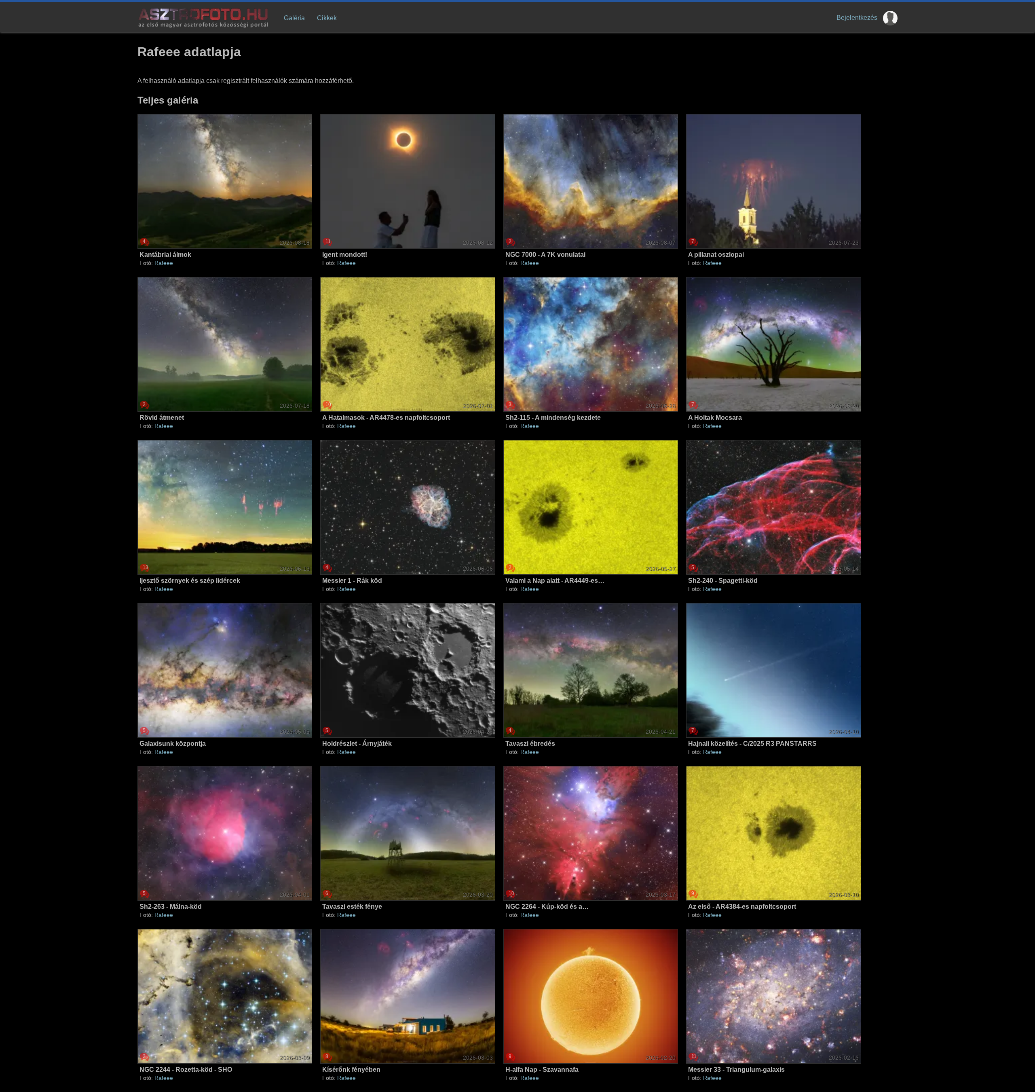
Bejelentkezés (856, 17)
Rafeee (163, 263)
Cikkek (327, 18)
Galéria (294, 18)
